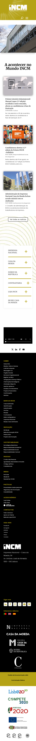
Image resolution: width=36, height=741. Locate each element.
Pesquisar (22, 18)
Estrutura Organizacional (11, 375)
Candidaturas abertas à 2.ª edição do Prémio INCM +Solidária (15, 150)
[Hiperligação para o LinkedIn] (5, 606)
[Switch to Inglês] (9, 613)
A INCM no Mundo (9, 368)
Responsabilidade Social (20, 154)
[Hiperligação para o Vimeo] (29, 606)
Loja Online (7, 500)
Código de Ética (8, 464)
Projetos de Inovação (10, 437)
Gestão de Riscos (9, 386)
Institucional (17, 203)
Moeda (6, 413)
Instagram (6, 528)
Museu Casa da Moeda (11, 422)
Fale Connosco (8, 513)
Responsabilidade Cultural (12, 452)
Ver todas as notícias (18, 219)
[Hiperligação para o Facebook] (10, 606)
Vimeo (5, 534)
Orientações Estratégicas (11, 382)
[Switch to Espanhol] (14, 613)
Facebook (6, 525)
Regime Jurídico (8, 377)
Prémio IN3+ (7, 434)
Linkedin (6, 530)
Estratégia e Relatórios (11, 445)
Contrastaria (8, 415)
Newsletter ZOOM (9, 479)
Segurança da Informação (12, 490)
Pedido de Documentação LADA (18, 675)
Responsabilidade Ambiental (12, 447)
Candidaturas (8, 466)
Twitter (6, 532)
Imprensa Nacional (9, 419)
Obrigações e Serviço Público (12, 379)
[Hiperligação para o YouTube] (24, 606)
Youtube (6, 537)
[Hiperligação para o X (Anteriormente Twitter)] (20, 606)
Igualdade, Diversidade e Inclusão (14, 462)
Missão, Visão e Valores (11, 366)
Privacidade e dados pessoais (13, 487)
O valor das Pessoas (10, 459)
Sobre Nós (7, 364)
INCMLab (6, 430)
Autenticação (8, 408)
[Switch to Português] (5, 613)
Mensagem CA (8, 370)
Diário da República (9, 417)
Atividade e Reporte (10, 384)
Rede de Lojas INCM (10, 517)
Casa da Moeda (8, 404)
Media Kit (6, 477)
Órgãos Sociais (8, 373)
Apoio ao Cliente (9, 515)
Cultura (15, 110)
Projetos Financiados (10, 391)
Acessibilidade (8, 492)
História (6, 395)
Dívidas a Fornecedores (11, 388)
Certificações (8, 393)
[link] (20, 349)
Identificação (8, 406)
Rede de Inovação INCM (11, 432)
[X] (12, 349)
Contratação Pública (18, 680)
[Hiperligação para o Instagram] (15, 606)
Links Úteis (7, 503)
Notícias (6, 474)
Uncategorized (9, 157)
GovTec (6, 410)
